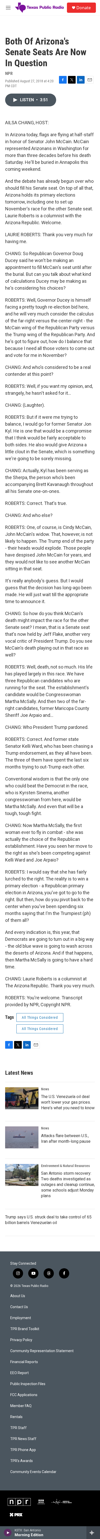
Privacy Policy (21, 1340)
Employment (20, 1318)
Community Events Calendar (33, 1472)
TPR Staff (18, 1428)
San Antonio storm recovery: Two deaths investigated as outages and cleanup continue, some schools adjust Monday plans (68, 1184)
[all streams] (93, 1532)
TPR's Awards (21, 1461)
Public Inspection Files (27, 1384)
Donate (83, 7)
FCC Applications (23, 1395)
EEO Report (19, 1373)
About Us (17, 1296)
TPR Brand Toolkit (24, 1329)
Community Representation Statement (42, 1351)
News (45, 1089)
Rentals (16, 1417)
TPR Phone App (23, 1450)
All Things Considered (40, 1017)
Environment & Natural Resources (65, 1166)
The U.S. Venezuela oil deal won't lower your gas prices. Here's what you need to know (68, 1102)
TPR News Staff (23, 1439)
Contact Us (19, 1307)
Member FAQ (21, 1406)
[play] (8, 1532)
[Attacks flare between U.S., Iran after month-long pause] (21, 1137)
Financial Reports (24, 1362)
